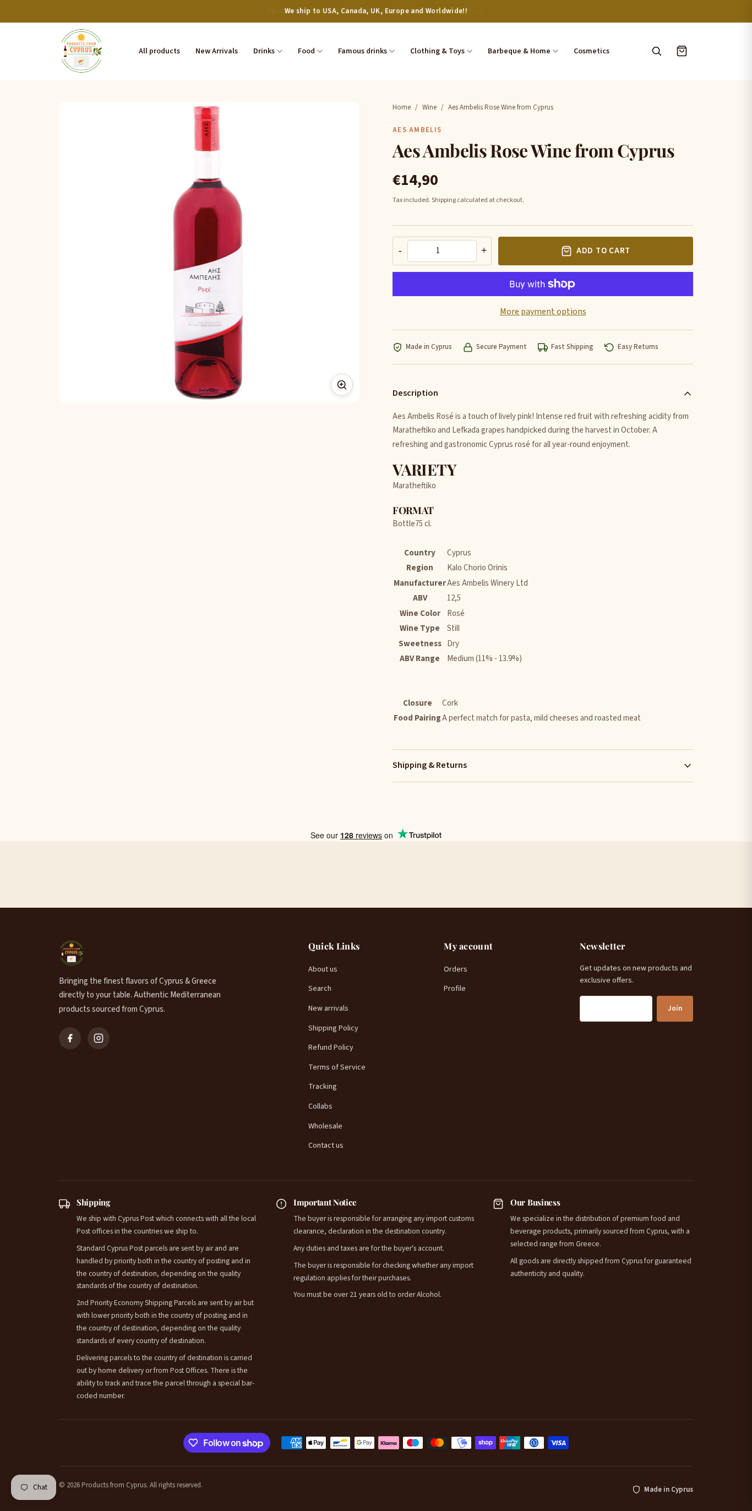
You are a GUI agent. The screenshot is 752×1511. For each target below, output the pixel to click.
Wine (429, 107)
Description (415, 393)
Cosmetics (591, 51)
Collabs (320, 1106)
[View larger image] (342, 385)
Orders (455, 969)
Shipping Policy (333, 1028)
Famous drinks (362, 51)
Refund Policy (330, 1047)
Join (675, 1008)
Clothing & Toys (437, 51)
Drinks (264, 51)
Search (319, 988)
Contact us (326, 1145)
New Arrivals (216, 51)
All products (159, 51)
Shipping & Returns (430, 765)
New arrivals (328, 1008)
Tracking (322, 1086)
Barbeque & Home (519, 51)
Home (402, 107)
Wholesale (325, 1126)
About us (322, 969)
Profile (455, 988)
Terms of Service (337, 1067)
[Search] (656, 51)
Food (306, 51)
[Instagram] (99, 1038)
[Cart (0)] (681, 51)
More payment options (543, 312)
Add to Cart (603, 251)
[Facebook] (70, 1038)
